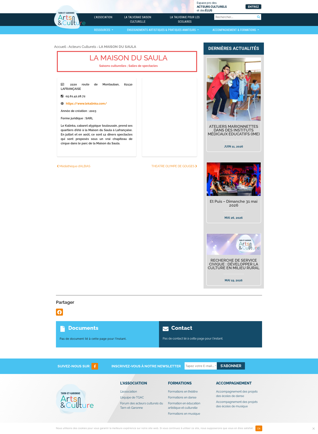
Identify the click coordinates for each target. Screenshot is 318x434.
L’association (103, 17)
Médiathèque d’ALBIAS (74, 166)
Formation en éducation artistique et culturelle (184, 406)
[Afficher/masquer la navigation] (97, 41)
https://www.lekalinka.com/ (86, 103)
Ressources (102, 30)
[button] (59, 312)
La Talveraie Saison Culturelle (137, 19)
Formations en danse (182, 397)
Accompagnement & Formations (235, 30)
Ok (259, 428)
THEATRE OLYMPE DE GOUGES (173, 166)
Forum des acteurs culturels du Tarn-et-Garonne (141, 406)
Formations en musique (184, 413)
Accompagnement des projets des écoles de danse (237, 394)
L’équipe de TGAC (132, 397)
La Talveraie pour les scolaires (185, 19)
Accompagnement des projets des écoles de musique (237, 404)
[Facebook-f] (94, 366)
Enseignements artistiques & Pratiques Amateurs (162, 30)
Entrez (253, 6)
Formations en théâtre (183, 391)
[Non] (313, 428)
